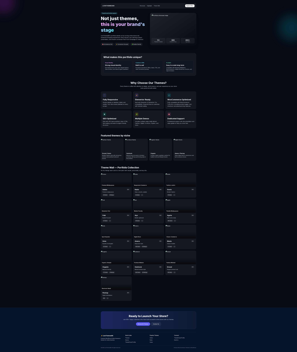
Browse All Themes (143, 324)
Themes (127, 337)
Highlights (149, 5)
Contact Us (156, 324)
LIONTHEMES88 (108, 6)
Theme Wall (157, 5)
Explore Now (189, 5)
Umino (151, 337)
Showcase (142, 5)
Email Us (176, 340)
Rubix (151, 340)
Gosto (151, 342)
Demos (127, 340)
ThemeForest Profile (130, 342)
